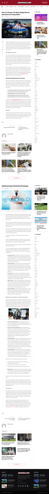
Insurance (36, 101)
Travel (35, 136)
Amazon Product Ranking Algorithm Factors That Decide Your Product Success (11, 475)
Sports (36, 127)
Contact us (45, 492)
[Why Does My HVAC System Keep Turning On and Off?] (9, 147)
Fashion (36, 83)
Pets (35, 116)
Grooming (36, 95)
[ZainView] (24, 2)
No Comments (17, 188)
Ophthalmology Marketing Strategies (9, 127)
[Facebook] (3, 44)
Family (36, 81)
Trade (35, 309)
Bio (35, 71)
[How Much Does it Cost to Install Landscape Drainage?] (41, 206)
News (35, 115)
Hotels (36, 274)
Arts (15, 6)
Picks (35, 119)
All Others (36, 236)
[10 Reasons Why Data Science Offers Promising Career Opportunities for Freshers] (9, 451)
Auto (35, 68)
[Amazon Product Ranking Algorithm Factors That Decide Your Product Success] (4, 476)
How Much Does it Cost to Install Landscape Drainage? (42, 213)
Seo (35, 124)
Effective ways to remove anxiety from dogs (41, 37)
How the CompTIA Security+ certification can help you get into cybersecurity (23, 128)
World (41, 6)
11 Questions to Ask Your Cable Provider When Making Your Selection (41, 197)
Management (36, 109)
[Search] (47, 7)
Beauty (36, 69)
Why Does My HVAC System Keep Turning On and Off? (8, 153)
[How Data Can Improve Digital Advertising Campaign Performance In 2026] (36, 481)
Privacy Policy (41, 492)
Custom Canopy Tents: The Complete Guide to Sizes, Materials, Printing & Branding (11, 480)
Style (35, 130)
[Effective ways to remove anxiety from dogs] (41, 30)
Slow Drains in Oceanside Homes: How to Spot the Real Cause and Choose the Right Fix (8, 170)
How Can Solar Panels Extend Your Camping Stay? (8, 443)
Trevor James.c (10, 133)
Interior (36, 277)
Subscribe (45, 2)
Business (11, 6)
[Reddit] (3, 49)
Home (7, 6)
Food (35, 87)
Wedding (36, 315)
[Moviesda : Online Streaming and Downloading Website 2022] (41, 220)
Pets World (33, 6)
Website (36, 139)
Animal (36, 63)
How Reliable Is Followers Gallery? (41, 23)
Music (35, 113)
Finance (36, 84)
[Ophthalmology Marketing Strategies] (17, 200)
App (35, 65)
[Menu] (2, 7)
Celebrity (36, 75)
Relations (36, 122)
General (36, 268)
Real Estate (36, 121)
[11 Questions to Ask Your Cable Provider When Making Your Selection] (41, 191)
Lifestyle (27, 6)
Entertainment (21, 6)
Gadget (36, 90)
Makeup (36, 107)
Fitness (36, 86)
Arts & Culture (37, 66)
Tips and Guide (37, 133)
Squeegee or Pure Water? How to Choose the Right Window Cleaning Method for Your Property (24, 154)
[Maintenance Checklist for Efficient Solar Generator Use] (24, 437)
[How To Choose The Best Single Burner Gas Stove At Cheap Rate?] (17, 28)
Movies (36, 112)
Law (35, 104)
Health (36, 271)
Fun (35, 89)
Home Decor (36, 98)
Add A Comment (16, 464)
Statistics (36, 128)
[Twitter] (3, 47)
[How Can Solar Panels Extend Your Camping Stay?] (9, 437)
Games (36, 92)
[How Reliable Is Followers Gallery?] (41, 17)
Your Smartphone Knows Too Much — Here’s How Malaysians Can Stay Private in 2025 (23, 450)
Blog (35, 72)
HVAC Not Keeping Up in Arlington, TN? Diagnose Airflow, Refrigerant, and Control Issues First (24, 170)
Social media (36, 125)
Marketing (36, 110)
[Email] (3, 54)
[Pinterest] (3, 52)
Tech (38, 6)
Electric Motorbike (37, 78)
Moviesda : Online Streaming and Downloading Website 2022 (41, 227)
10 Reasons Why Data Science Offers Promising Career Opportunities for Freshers (8, 458)
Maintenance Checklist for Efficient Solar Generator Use (23, 443)
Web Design (36, 312)
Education (36, 77)
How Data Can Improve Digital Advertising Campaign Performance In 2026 (43, 480)
